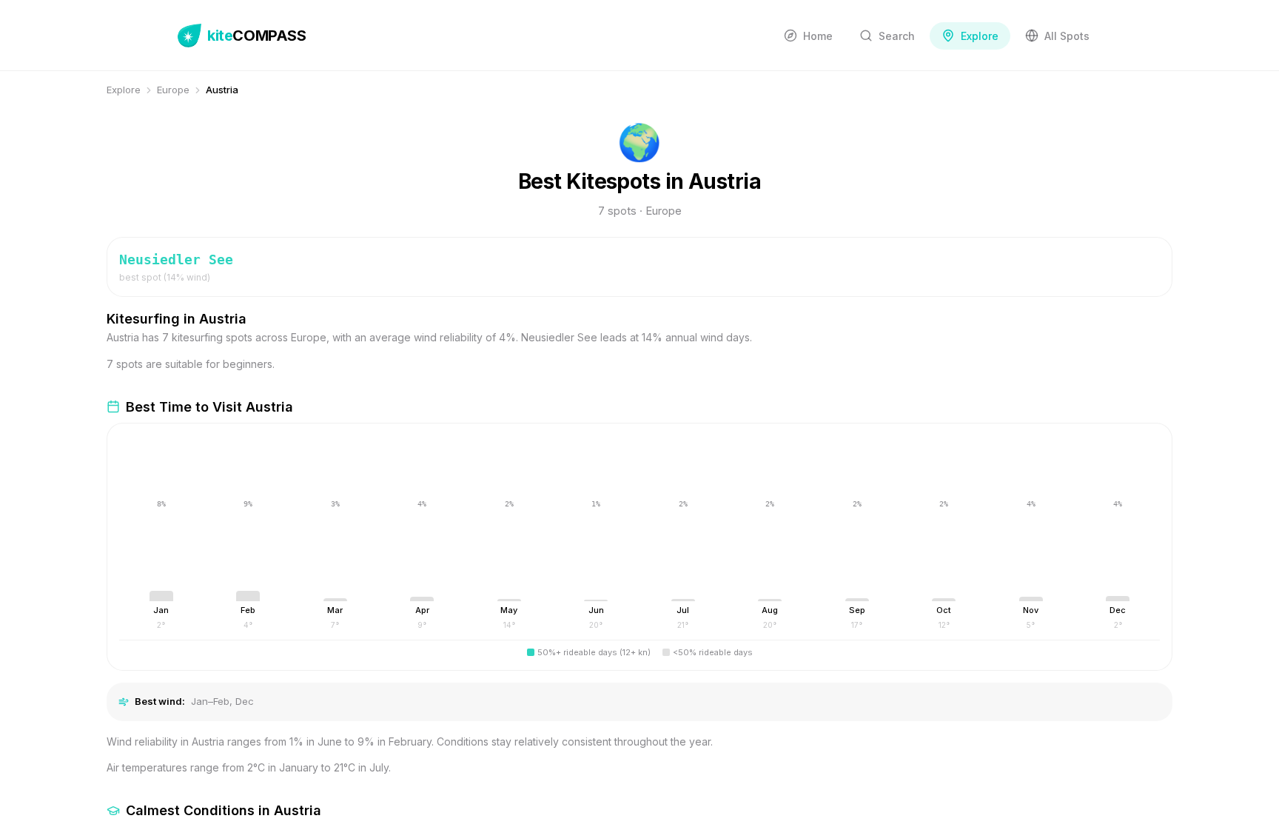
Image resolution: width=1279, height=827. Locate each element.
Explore (124, 90)
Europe (173, 90)
